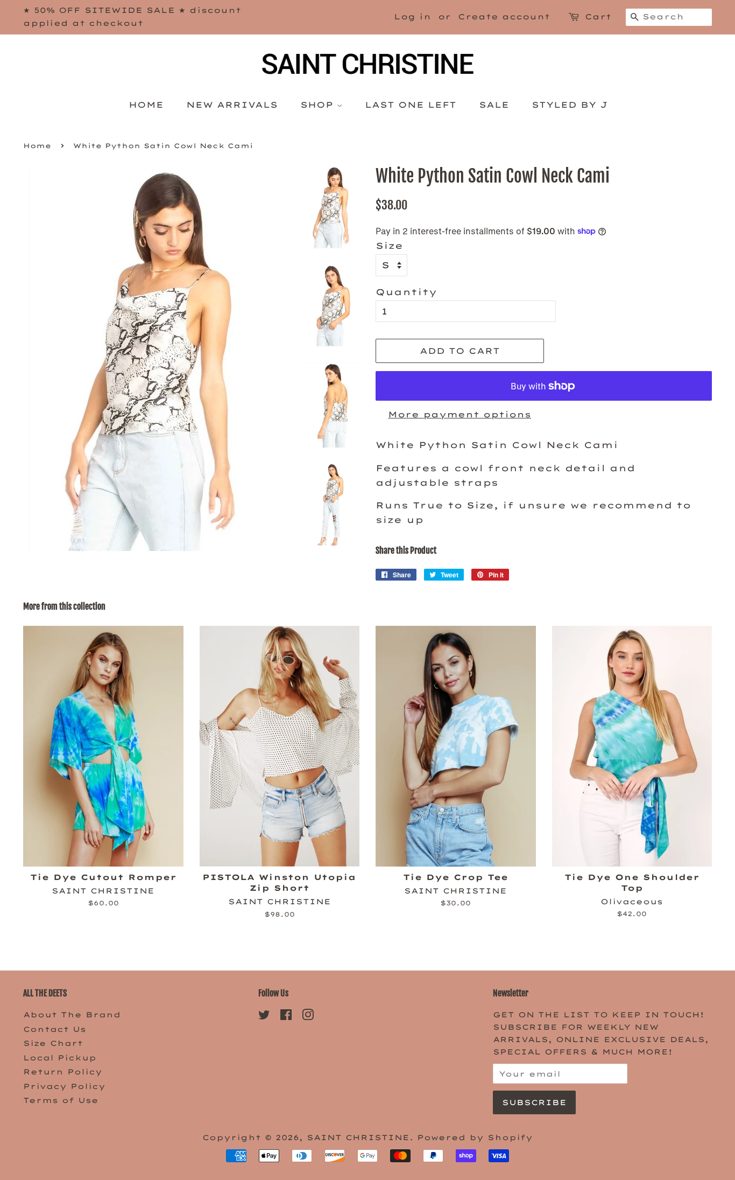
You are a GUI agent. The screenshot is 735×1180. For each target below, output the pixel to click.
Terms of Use (60, 1100)
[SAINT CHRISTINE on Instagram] (308, 1016)
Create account (504, 17)
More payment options (459, 414)
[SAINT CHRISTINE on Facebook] (286, 1016)
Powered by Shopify (475, 1137)
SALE (494, 105)
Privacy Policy (64, 1086)
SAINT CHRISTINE (358, 1137)
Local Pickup (59, 1057)
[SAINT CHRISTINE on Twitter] (264, 1016)
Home (146, 105)
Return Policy (62, 1071)
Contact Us (54, 1029)
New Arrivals (232, 105)
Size (389, 245)
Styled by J (569, 105)
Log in (412, 17)
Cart (598, 17)
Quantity (406, 292)
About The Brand (72, 1014)
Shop (318, 105)
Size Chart (53, 1043)
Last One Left (410, 105)
